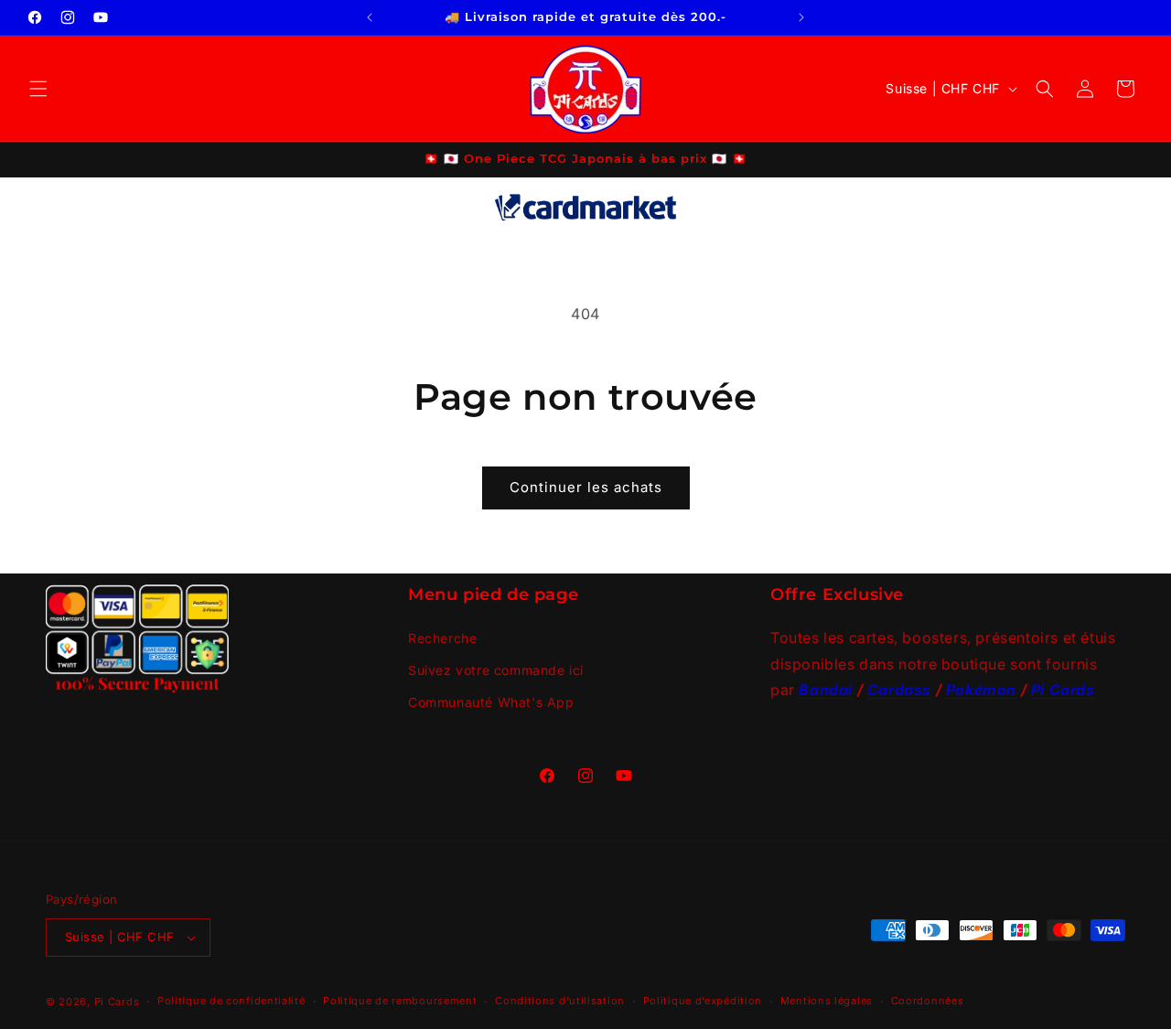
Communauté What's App (491, 701)
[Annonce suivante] (801, 17)
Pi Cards (117, 1001)
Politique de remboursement (400, 1000)
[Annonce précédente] (369, 17)
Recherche (442, 637)
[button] (38, 89)
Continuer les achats (586, 487)
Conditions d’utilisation (560, 1000)
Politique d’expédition (702, 1000)
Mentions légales (826, 1000)
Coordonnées (927, 1000)
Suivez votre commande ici (496, 669)
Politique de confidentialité (231, 1000)
